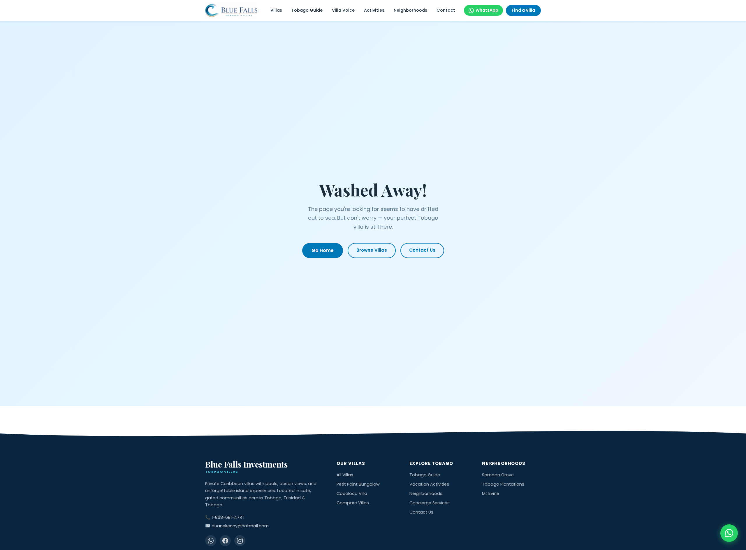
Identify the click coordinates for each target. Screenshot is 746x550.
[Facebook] (225, 540)
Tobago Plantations (503, 484)
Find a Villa (523, 10)
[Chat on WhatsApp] (729, 533)
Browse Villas (371, 250)
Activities (374, 10)
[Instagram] (239, 540)
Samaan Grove (498, 475)
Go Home (323, 250)
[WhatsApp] (210, 540)
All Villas (345, 475)
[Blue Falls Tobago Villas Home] (231, 10)
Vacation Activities (429, 484)
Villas (276, 10)
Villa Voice (343, 10)
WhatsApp (487, 10)
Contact (446, 10)
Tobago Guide (307, 10)
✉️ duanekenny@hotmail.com (237, 526)
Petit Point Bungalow (358, 484)
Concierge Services (429, 503)
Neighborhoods (410, 10)
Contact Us (422, 250)
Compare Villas (353, 503)
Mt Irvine (490, 493)
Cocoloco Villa (352, 493)
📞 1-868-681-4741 (224, 517)
